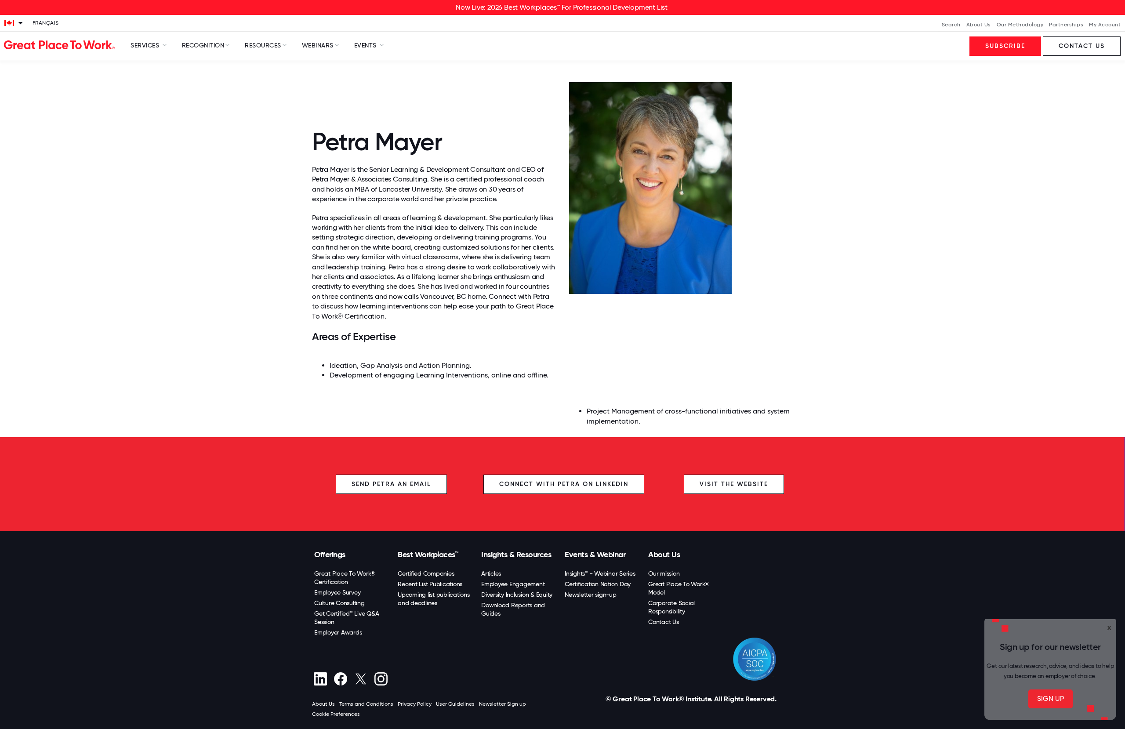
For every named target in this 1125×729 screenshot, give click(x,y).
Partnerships (1066, 25)
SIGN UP (1050, 698)
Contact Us (663, 621)
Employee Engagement (512, 584)
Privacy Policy (415, 704)
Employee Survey (337, 592)
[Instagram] (381, 678)
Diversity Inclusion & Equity (516, 594)
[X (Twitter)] (360, 678)
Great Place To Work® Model (678, 588)
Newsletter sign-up (591, 594)
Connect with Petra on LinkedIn (563, 484)
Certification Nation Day (598, 584)
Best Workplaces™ (428, 554)
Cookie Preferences (336, 714)
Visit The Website (734, 484)
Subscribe (1005, 46)
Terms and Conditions (366, 704)
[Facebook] (340, 678)
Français (46, 23)
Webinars (318, 45)
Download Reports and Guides (513, 609)
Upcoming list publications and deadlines (434, 598)
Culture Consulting (339, 602)
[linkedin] (320, 678)
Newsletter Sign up (502, 704)
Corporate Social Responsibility (671, 607)
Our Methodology (1020, 25)
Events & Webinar (595, 554)
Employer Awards (338, 632)
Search (951, 25)
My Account (1105, 25)
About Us (978, 25)
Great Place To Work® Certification (344, 577)
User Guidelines (455, 704)
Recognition (203, 45)
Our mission (663, 573)
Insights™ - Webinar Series (600, 573)
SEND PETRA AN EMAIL (391, 484)
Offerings (329, 554)
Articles (491, 573)
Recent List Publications (430, 584)
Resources (263, 45)
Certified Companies (426, 573)
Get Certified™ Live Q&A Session (346, 617)
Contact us (1082, 46)
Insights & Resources (516, 554)
